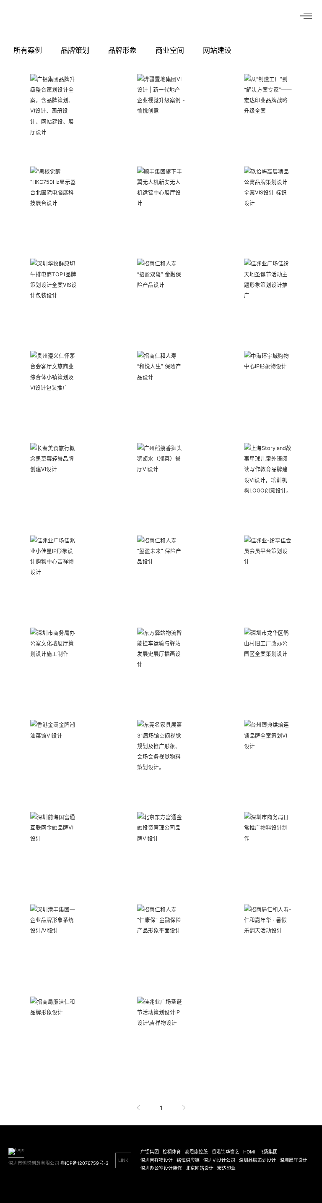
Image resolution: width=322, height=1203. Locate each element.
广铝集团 (149, 1152)
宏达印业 (226, 1168)
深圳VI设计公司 (219, 1160)
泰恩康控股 (196, 1152)
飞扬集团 (268, 1152)
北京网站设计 (199, 1168)
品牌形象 (122, 50)
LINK (123, 1160)
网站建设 (217, 50)
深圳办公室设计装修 (161, 1168)
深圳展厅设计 (293, 1160)
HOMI (249, 1152)
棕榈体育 (172, 1152)
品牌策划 (75, 50)
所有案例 (27, 50)
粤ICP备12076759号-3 (84, 1163)
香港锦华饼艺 (225, 1152)
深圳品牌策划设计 (257, 1160)
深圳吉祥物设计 (156, 1160)
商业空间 (170, 50)
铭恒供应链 (188, 1160)
